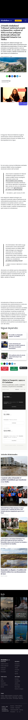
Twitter (16, 667)
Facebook (17, 663)
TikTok (16, 671)
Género (10, 697)
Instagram (17, 665)
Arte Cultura (9, 698)
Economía (15, 695)
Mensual (17, 389)
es (17, 711)
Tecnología (15, 698)
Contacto (3, 669)
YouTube (23, 368)
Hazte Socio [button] (18, 20)
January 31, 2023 (21, 193)
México (2, 681)
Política (2, 695)
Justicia (2, 697)
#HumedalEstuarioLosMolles (14, 181)
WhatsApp (14, 369)
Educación (3, 698)
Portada (17, 679)
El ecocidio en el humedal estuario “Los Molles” (15, 335)
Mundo (2, 687)
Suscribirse (14, 406)
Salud (6, 697)
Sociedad (20, 697)
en (19, 711)
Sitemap (21, 709)
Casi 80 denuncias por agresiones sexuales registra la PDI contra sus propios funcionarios (17, 346)
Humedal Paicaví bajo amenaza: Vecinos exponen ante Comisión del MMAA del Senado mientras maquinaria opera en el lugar (12, 510)
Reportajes (17, 687)
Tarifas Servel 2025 (14, 709)
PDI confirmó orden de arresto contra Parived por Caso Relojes (17, 356)
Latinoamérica (4, 685)
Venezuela (3, 683)
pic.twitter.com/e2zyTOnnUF (14, 261)
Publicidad (3, 667)
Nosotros (12, 705)
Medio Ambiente (5, 56)
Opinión (16, 683)
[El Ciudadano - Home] (6, 20)
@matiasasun (18, 188)
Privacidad (3, 671)
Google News (5, 368)
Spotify (16, 673)
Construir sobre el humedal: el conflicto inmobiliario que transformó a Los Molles (13, 480)
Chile (11, 56)
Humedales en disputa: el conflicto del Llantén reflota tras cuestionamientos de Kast (13, 572)
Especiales (14, 697)
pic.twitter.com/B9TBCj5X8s (14, 189)
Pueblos (20, 695)
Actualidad (17, 681)
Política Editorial (4, 665)
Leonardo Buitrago (6, 81)
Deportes (21, 698)
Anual (23, 389)
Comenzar (14, 423)
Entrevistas (17, 685)
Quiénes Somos (4, 663)
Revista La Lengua (19, 689)
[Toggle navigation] (25, 20)
